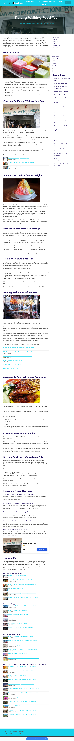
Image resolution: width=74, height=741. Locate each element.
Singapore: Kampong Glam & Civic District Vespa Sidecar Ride (23, 692)
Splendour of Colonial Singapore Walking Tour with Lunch (22, 593)
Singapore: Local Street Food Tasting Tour (18, 675)
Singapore (34, 23)
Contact (44, 4)
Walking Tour (56, 43)
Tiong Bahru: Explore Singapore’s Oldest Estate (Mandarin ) (22, 714)
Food (24, 23)
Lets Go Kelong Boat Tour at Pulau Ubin (17, 623)
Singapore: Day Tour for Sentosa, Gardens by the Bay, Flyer (22, 701)
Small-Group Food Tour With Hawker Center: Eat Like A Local (17, 356)
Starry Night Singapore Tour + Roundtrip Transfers (20, 619)
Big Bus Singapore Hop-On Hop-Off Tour (18, 614)
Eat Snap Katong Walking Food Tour (16, 166)
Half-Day (55, 41)
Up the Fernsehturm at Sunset (61, 83)
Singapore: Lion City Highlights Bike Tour (17, 610)
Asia (21, 23)
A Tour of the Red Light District (61, 98)
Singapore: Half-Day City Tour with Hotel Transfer (20, 697)
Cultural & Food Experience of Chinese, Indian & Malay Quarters (18, 347)
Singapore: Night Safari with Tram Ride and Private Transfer (22, 679)
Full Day (55, 39)
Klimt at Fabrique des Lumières (61, 126)
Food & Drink (28, 23)
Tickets (60, 1)
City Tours (55, 47)
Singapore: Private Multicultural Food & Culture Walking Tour (22, 671)
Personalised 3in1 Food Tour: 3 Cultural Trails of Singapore (22, 666)
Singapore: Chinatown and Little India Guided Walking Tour (22, 162)
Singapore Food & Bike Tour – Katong (12, 364)
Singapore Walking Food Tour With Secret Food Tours (21, 580)
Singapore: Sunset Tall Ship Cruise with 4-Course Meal (21, 684)
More (67, 3)
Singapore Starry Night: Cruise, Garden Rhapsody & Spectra (22, 649)
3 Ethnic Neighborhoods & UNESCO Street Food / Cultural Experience (19, 352)
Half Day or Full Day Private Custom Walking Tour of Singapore (23, 597)
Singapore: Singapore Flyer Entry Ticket (17, 653)
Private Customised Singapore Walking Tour (18, 158)
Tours (45, 23)
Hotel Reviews (55, 56)
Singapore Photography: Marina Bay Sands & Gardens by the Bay (23, 688)
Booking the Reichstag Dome (61, 91)
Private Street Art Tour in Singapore (16, 705)
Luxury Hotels (56, 58)
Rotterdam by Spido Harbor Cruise (62, 94)
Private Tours (56, 45)
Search (54, 68)
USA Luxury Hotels (57, 60)
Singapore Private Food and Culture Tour (13, 360)
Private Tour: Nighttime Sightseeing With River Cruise (21, 627)
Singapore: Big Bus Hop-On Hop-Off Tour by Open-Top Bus (22, 606)
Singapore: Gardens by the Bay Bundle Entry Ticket (20, 636)
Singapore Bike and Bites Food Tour (11, 368)
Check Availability (41, 549)
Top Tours (37, 1)
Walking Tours (50, 23)
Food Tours (55, 52)
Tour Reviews (40, 23)
